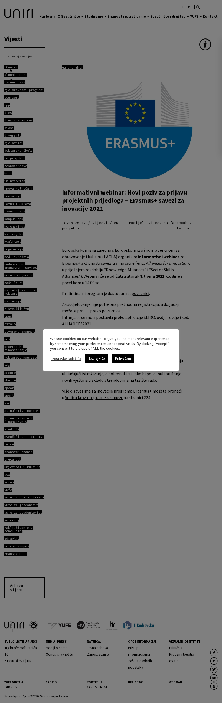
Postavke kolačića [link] (66, 358)
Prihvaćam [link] (123, 358)
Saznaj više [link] (97, 358)
